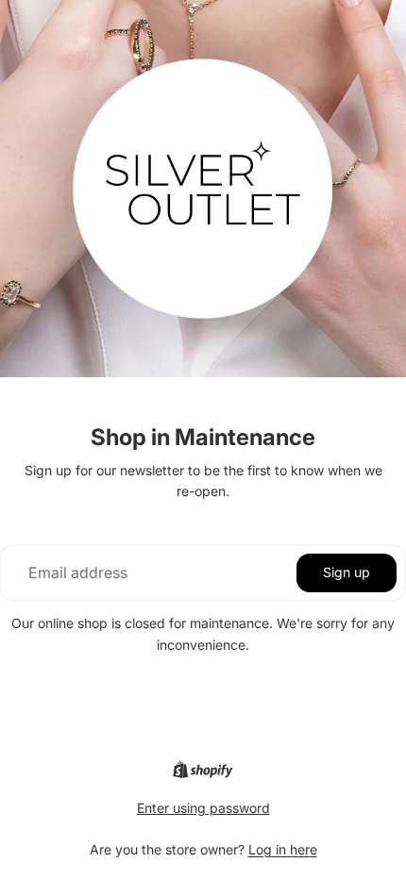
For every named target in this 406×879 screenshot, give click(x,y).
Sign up (346, 572)
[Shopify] (202, 769)
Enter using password (203, 808)
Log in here (282, 849)
